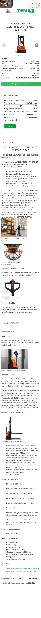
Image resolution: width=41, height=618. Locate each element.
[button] (18, 55)
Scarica (10, 126)
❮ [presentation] (4, 45)
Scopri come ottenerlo (21, 84)
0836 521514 (36, 3)
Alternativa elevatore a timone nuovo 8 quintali (22, 569)
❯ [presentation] (36, 45)
